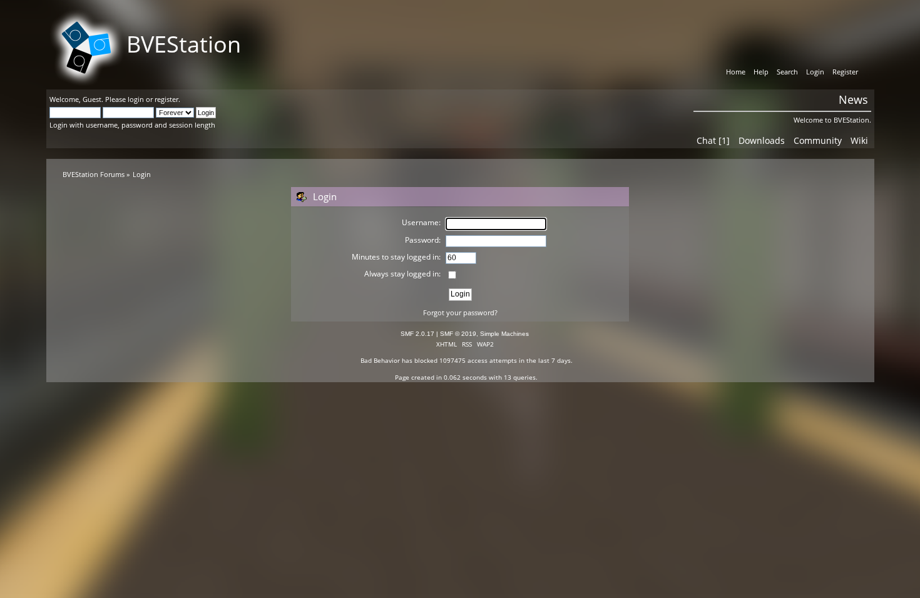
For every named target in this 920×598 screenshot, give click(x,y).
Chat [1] (713, 140)
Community (818, 140)
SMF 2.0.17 (417, 333)
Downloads (762, 140)
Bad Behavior (380, 360)
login (136, 99)
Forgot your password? (460, 312)
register (166, 99)
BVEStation (183, 44)
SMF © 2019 (458, 333)
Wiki (859, 140)
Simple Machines (504, 333)
